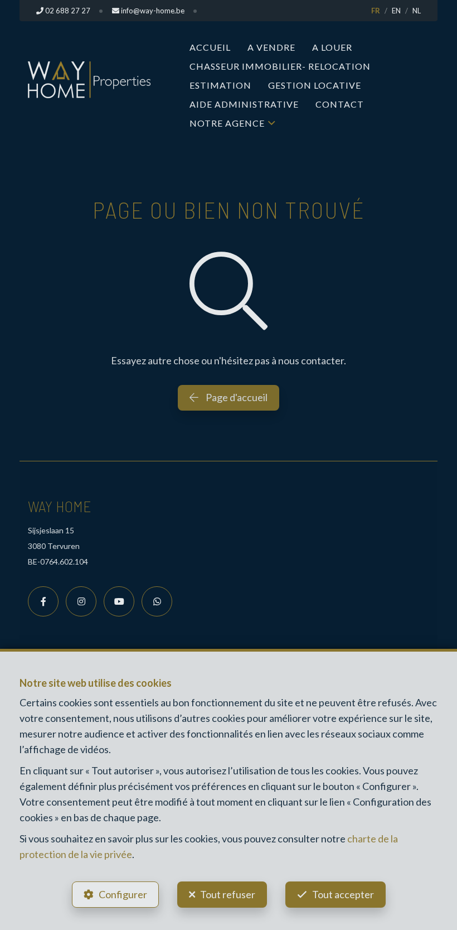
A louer (332, 47)
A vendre (271, 47)
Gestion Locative (314, 85)
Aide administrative (244, 104)
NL (416, 10)
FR (375, 10)
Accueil (210, 47)
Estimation (220, 85)
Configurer (123, 894)
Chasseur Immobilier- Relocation (280, 66)
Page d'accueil (236, 397)
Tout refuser (227, 894)
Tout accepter (343, 894)
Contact (339, 104)
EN (396, 10)
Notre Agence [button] (227, 123)
